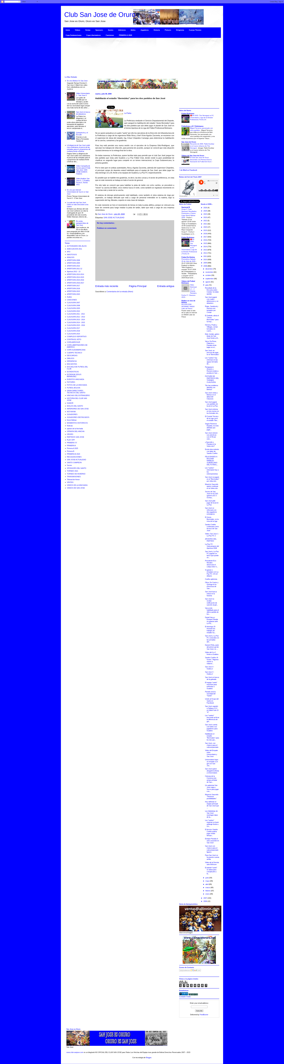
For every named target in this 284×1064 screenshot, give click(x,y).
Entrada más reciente (106, 286)
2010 (205, 259)
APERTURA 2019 (73, 291)
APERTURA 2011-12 (74, 269)
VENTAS (70, 482)
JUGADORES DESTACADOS (78, 417)
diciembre (209, 269)
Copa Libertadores (93, 35)
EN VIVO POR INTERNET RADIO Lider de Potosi (188, 306)
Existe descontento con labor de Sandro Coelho (212, 451)
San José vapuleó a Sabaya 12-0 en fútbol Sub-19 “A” (211, 709)
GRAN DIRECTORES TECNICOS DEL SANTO (76, 392)
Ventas (87, 30)
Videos (77, 30)
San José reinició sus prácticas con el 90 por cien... (211, 436)
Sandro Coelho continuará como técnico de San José (212, 527)
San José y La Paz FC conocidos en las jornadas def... (212, 639)
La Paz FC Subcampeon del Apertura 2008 (212, 546)
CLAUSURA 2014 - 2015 (76, 322)
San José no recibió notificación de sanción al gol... (211, 602)
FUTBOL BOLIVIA (73, 388)
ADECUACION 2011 (74, 249)
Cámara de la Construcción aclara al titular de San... (211, 779)
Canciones (110, 35)
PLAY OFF (71, 440)
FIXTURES (71, 382)
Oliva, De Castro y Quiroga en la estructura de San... (211, 585)
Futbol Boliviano (187, 113)
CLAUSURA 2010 (73, 311)
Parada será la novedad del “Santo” (210, 694)
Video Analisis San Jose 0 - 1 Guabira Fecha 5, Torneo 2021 (83, 181)
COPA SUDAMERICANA (76, 350)
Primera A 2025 (72, 448)
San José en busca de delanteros (83, 113)
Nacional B (185, 207)
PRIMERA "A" (72, 443)
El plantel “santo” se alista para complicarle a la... (211, 871)
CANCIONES (72, 300)
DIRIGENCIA (72, 361)
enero (207, 894)
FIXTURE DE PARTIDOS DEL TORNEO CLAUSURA (212, 379)
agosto (208, 282)
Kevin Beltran (72, 420)
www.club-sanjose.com (74, 1052)
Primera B (70, 451)
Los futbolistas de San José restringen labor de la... (211, 814)
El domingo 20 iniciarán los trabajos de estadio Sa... (210, 629)
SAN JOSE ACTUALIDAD (114, 218)
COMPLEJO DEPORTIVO (77, 336)
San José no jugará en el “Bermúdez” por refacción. (212, 479)
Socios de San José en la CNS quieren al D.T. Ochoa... (211, 495)
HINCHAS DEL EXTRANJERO (78, 395)
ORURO (70, 434)
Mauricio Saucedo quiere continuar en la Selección (211, 486)
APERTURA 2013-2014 (75, 274)
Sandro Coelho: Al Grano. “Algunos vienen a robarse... (212, 660)
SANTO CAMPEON (74, 462)
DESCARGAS (72, 355)
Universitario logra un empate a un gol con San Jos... (211, 762)
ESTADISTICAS (73, 372)
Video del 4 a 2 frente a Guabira (211, 653)
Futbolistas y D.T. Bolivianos (192, 126)
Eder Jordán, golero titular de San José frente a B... (212, 336)
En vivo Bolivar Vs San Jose (77, 81)
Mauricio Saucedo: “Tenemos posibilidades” (212, 796)
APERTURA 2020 (73, 294)
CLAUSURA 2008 (73, 305)
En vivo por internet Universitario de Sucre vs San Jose (78, 192)
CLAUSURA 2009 (73, 308)
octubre (208, 275)
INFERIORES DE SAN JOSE (78, 409)
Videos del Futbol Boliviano (188, 282)
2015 (205, 243)
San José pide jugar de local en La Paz (211, 503)
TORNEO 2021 (72, 471)
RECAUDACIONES (74, 457)
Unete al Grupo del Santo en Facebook (212, 701)
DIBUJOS (70, 358)
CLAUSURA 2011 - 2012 (76, 314)
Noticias (70, 426)
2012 (205, 253)
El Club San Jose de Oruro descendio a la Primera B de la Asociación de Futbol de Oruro (201, 160)
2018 (205, 233)
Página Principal (137, 286)
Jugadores (144, 30)
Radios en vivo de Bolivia (188, 301)
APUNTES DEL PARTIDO (210, 540)
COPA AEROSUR (73, 342)
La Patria (127, 113)
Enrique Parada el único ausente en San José (212, 841)
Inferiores (122, 30)
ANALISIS (70, 257)
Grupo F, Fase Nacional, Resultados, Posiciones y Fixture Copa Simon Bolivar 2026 (189, 213)
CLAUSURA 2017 (73, 328)
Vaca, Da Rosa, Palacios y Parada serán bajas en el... (210, 344)
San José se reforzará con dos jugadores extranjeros (211, 511)
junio (207, 878)
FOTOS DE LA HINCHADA (77, 385)
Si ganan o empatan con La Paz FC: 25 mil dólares (211, 573)
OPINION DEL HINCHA (75, 431)
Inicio (68, 30)
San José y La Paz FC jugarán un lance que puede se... (212, 554)
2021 (205, 224)
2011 (205, 256)
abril (207, 884)
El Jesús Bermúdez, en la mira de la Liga (212, 519)
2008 (205, 266)
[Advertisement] (129, 56)
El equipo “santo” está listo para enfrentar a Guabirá (211, 685)
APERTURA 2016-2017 (75, 283)
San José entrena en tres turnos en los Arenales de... (212, 411)
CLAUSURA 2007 (73, 302)
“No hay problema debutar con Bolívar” (211, 387)
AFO (68, 252)
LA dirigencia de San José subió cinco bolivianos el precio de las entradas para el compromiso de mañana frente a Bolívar (78, 148)
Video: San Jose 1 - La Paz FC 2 (212, 535)
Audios (69, 297)
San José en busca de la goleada (212, 678)
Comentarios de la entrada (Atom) (119, 292)
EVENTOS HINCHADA (75, 379)
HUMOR (70, 403)
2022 (205, 221)
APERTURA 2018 (73, 288)
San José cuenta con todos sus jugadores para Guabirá (211, 728)
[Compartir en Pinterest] (147, 214)
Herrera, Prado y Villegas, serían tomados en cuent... (211, 328)
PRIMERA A (71, 445)
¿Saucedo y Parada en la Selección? (210, 444)
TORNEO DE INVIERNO (76, 474)
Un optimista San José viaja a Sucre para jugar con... (212, 788)
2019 (205, 230)
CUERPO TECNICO (74, 353)
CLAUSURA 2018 (73, 331)
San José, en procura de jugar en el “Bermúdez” (212, 352)
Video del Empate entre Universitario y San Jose (211, 753)
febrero (208, 891)
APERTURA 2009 (73, 263)
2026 (205, 208)
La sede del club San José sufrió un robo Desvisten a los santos (77, 204)
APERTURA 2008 (73, 260)
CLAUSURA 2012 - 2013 (76, 317)
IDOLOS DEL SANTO (75, 406)
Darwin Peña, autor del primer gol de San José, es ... (212, 647)
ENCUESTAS (72, 364)
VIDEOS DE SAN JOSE (76, 488)
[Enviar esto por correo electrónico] (138, 214)
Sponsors (99, 30)
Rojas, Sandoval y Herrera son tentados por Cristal (211, 309)
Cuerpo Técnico (195, 30)
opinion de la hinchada (75, 429)
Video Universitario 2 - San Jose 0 (83, 94)
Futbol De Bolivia (188, 257)
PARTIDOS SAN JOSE (75, 437)
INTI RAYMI (71, 412)
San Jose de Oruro (188, 142)
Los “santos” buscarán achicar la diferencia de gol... (212, 718)
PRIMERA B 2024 (73, 454)
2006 (205, 901)
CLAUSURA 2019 (73, 334)
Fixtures (168, 30)
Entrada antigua (165, 286)
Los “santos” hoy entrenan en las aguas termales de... (211, 361)
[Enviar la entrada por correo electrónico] (134, 214)
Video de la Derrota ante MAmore (212, 863)
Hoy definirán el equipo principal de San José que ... (212, 805)
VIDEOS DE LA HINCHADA (77, 485)
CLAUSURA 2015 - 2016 (76, 325)
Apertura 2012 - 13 (73, 271)
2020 (205, 227)
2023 (205, 217)
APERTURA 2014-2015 (75, 277)
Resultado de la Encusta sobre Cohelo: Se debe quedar (212, 291)
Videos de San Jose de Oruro (192, 156)
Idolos (133, 30)
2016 (205, 240)
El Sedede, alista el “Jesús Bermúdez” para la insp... (212, 318)
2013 (205, 250)
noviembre (209, 272)
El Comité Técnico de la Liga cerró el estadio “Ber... (211, 418)
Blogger (148, 1057)
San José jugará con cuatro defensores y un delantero (211, 300)
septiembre (209, 279)
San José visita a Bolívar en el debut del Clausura (211, 396)
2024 (205, 214)
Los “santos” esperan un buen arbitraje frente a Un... (212, 823)
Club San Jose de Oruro (99, 14)
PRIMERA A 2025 (125, 35)
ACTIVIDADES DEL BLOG (77, 246)
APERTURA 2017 (73, 286)
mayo (207, 881)
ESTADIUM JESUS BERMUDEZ (74, 375)
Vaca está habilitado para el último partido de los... (212, 611)
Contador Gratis (185, 997)
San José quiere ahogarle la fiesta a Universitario (212, 771)
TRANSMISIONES (74, 477)
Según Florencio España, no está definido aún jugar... (211, 427)
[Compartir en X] (142, 214)
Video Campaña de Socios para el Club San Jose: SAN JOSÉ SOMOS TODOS (83, 170)
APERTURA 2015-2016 (75, 280)
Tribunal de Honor (73, 479)
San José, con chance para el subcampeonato (211, 745)
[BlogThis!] (140, 214)
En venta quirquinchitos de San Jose (82, 223)
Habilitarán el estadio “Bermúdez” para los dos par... (212, 737)
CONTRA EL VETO (74, 339)
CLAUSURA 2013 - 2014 (76, 319)
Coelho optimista (211, 579)
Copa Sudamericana (73, 35)
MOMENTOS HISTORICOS (77, 423)
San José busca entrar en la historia (211, 594)
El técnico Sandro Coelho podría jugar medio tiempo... (211, 832)
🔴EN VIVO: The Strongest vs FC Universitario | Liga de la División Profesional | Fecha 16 (202, 117)
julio (207, 285)
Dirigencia (180, 30)
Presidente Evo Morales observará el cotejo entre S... (211, 564)
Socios (110, 30)
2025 (205, 211)
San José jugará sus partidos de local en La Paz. (211, 404)
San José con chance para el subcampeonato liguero (211, 849)
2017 (205, 237)
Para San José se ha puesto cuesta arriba (212, 857)
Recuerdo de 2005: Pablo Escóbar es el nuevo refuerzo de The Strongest (202, 146)
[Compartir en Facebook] (145, 214)
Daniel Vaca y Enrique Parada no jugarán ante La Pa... (211, 620)
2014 (205, 246)
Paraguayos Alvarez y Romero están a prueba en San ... (212, 370)
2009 (205, 263)
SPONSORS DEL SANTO (76, 468)
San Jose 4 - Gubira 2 (209, 668)
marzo (208, 887)
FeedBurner (204, 1015)
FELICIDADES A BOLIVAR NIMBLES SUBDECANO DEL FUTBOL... (211, 461)
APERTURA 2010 (73, 266)
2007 (205, 898)
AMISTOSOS (72, 254)
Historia (157, 30)
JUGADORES (72, 414)
